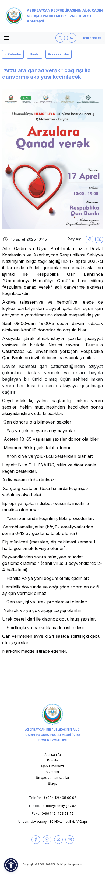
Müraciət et (92, 38)
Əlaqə (52, 783)
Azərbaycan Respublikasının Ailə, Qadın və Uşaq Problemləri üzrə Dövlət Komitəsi (65, 16)
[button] (11, 865)
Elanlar (34, 54)
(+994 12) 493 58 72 (58, 813)
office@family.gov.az (59, 806)
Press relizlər (58, 54)
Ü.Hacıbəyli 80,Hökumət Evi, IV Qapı (59, 822)
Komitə (52, 760)
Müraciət (52, 772)
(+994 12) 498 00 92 (60, 798)
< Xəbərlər (13, 54)
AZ (72, 38)
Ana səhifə (52, 755)
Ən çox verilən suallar (52, 778)
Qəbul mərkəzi (52, 766)
